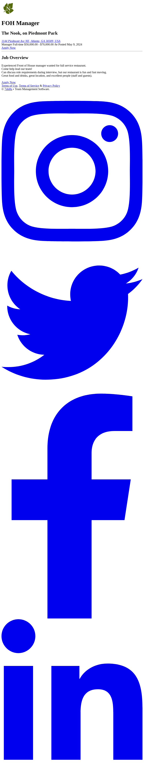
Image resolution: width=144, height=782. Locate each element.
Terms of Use (9, 85)
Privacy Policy (51, 85)
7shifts (8, 89)
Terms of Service (29, 85)
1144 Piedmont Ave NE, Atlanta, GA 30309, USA (31, 41)
